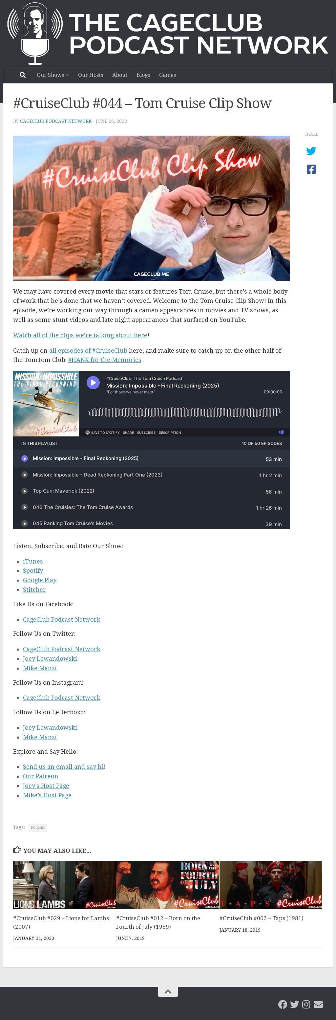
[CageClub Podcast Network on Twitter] (294, 1004)
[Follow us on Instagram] (306, 1004)
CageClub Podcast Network (56, 121)
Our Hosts (90, 75)
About (119, 75)
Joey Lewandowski (50, 658)
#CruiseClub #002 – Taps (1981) (262, 918)
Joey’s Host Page (46, 785)
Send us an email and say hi (63, 766)
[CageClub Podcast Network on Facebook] (282, 1004)
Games (167, 75)
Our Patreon (40, 776)
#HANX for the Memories (104, 359)
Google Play (39, 580)
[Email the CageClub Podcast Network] (318, 1004)
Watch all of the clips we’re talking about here (80, 335)
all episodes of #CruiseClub (88, 350)
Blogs (143, 75)
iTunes (33, 561)
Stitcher (34, 589)
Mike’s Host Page (47, 795)
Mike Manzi (40, 668)
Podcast (38, 827)
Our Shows (50, 75)
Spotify (33, 570)
